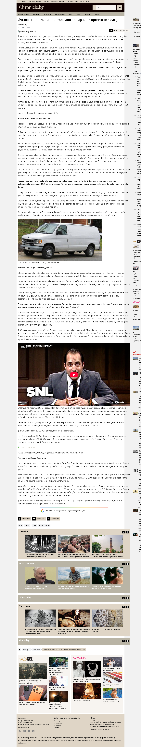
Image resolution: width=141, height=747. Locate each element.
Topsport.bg (54, 1)
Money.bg (46, 1)
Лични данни (58, 723)
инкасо (27, 525)
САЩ (34, 525)
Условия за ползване (60, 721)
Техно (78, 14)
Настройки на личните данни (99, 730)
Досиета (36, 14)
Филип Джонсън (44, 525)
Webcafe (24, 1)
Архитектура (60, 14)
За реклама (57, 725)
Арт (70, 14)
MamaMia (32, 1)
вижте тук (101, 728)
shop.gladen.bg (79, 1)
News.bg (38, 1)
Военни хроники (23, 14)
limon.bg (88, 1)
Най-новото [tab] (136, 72)
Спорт (97, 14)
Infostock (70, 1)
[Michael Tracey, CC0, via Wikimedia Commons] (74, 447)
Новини (56, 727)
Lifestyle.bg (62, 1)
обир (20, 525)
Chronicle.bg (22, 25)
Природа (87, 14)
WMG (18, 1)
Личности (47, 14)
